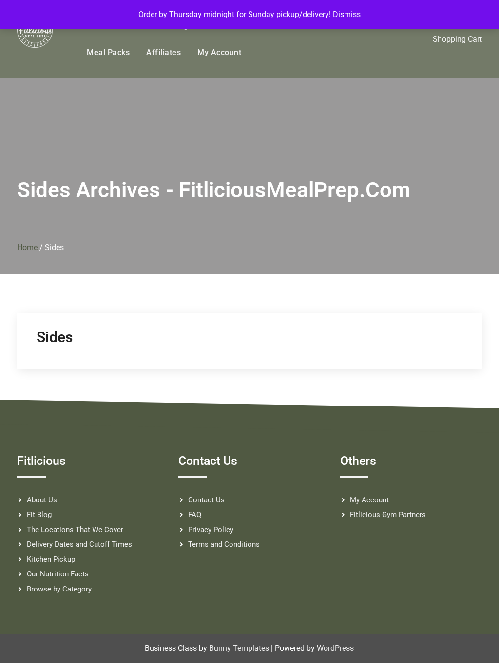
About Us (42, 500)
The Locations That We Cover (75, 529)
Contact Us (206, 500)
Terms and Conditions (224, 544)
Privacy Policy (210, 529)
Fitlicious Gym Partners (388, 514)
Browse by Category (59, 589)
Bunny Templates (239, 648)
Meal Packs (108, 52)
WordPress (335, 648)
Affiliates (163, 52)
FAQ (194, 514)
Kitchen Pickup (51, 559)
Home (27, 247)
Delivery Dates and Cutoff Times (79, 544)
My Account (219, 52)
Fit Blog (39, 514)
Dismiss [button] (347, 14)
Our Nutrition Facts (58, 574)
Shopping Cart (457, 39)
